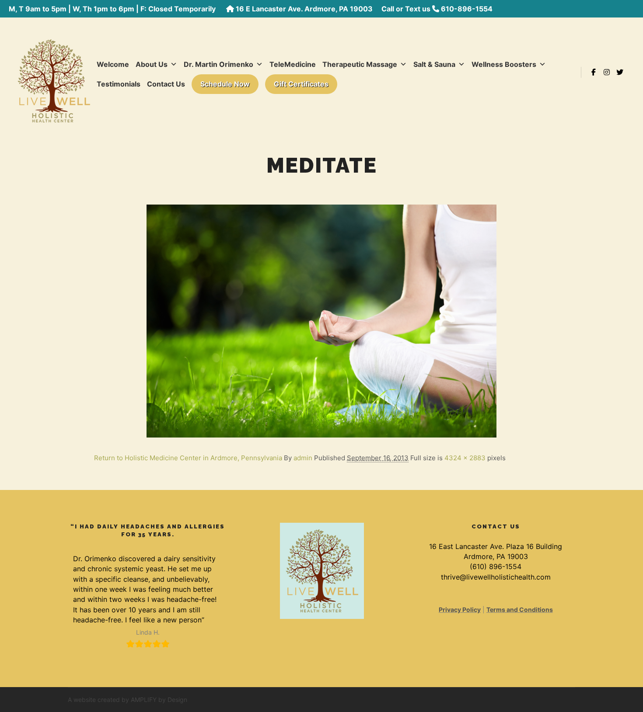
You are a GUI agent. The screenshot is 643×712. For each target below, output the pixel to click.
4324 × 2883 (465, 458)
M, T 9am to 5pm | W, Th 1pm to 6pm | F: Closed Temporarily (113, 8)
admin (303, 458)
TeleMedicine (292, 64)
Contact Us (166, 84)
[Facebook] (593, 72)
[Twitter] (620, 72)
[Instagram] (606, 72)
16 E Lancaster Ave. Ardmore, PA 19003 (304, 8)
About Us (152, 64)
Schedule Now (225, 84)
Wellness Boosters (504, 64)
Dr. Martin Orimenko (218, 64)
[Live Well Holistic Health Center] (53, 72)
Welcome (113, 64)
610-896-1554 (467, 8)
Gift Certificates (301, 84)
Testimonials (118, 84)
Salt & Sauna (434, 64)
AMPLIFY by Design (159, 699)
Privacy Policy (460, 609)
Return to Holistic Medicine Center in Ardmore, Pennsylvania (188, 458)
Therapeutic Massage (359, 64)
